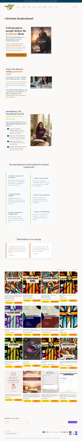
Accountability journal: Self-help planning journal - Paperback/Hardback (31, 330)
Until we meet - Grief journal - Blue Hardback (67, 330)
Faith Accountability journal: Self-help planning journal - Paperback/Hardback (49, 330)
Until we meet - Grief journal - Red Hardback (67, 296)
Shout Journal (26, 361)
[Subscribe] (27, 422)
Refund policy (26, 438)
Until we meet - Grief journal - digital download (49, 362)
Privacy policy (32, 438)
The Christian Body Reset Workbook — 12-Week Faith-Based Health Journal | (13, 395)
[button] (18, 7)
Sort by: (58, 269)
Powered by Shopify (18, 438)
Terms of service (40, 438)
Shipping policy (48, 438)
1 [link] (37, 408)
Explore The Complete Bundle (16, 55)
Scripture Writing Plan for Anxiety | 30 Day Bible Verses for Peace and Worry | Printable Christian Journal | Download (68, 395)
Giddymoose (10, 438)
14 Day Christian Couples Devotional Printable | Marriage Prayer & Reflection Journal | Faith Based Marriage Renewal (31, 395)
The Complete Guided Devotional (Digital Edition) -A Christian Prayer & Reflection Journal (68, 362)
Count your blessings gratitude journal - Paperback (13, 330)
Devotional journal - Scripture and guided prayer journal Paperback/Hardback (48, 296)
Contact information (56, 438)
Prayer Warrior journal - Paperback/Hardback (28, 296)
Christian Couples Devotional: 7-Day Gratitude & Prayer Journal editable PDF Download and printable (50, 395)
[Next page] (44, 408)
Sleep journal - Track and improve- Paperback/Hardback (12, 362)
